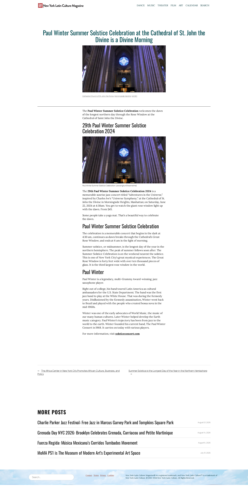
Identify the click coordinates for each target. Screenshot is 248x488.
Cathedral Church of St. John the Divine (98, 96)
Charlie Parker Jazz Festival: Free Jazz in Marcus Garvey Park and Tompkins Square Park (105, 422)
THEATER (163, 5)
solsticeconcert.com (127, 333)
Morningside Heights (122, 96)
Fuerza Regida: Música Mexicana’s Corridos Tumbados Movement (87, 442)
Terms (96, 475)
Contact (89, 475)
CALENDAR (192, 5)
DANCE (141, 5)
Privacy (103, 475)
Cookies (110, 475)
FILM (173, 5)
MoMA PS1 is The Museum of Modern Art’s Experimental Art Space (88, 452)
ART (181, 5)
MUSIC (151, 5)
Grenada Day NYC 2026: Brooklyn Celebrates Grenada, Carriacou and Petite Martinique (105, 432)
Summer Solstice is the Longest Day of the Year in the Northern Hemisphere (168, 370)
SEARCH (204, 5)
